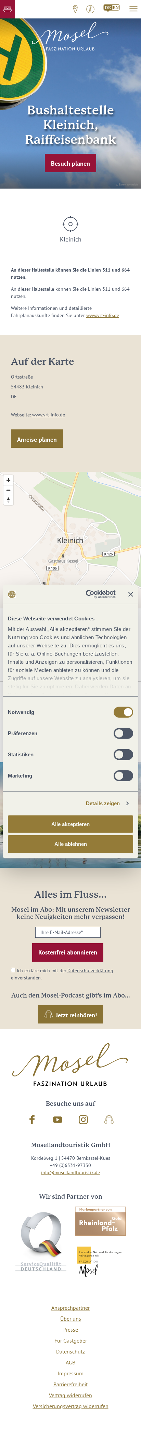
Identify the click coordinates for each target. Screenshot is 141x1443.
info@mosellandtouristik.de (70, 1172)
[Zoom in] (8, 480)
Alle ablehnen (70, 844)
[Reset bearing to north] (8, 500)
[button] (7, 9)
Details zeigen (103, 803)
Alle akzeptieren (70, 824)
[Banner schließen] (130, 594)
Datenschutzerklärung (90, 970)
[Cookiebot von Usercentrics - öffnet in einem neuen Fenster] (87, 594)
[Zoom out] (8, 490)
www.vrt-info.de (102, 315)
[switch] (123, 733)
